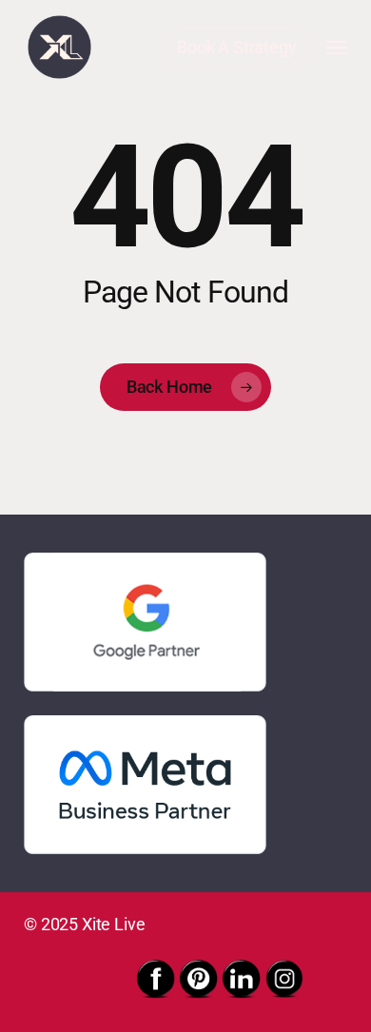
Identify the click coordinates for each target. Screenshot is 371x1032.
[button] (336, 47)
